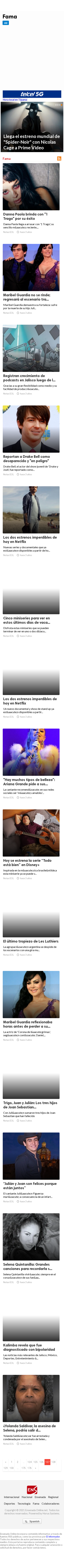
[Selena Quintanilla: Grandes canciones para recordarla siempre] (31, 1251)
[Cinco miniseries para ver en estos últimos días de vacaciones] (31, 605)
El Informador (53, 1536)
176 (29, 1468)
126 (41, 1462)
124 (29, 1462)
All (5, 22)
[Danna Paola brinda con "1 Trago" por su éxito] (31, 201)
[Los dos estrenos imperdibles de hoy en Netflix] (31, 524)
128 (53, 1462)
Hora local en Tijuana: (15, 99)
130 (12, 1468)
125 (35, 1462)
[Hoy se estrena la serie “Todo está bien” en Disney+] (31, 847)
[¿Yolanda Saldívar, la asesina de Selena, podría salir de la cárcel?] (31, 1413)
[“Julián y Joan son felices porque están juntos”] (31, 1171)
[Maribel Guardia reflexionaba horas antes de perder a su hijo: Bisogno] (31, 1009)
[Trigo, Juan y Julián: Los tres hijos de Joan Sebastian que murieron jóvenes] (31, 1090)
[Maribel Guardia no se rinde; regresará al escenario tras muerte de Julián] (31, 282)
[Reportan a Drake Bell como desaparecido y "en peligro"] (31, 443)
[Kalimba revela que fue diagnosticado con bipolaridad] (31, 1332)
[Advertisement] (32, 57)
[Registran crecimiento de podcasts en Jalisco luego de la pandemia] (31, 363)
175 (24, 1468)
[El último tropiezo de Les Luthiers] (31, 928)
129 (6, 1468)
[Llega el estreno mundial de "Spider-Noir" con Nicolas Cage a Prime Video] (32, 127)
